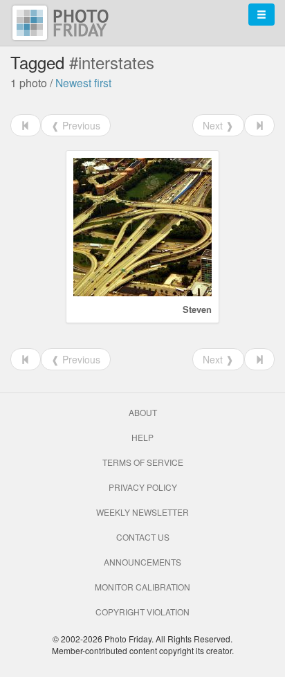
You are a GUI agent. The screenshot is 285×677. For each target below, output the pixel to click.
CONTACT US (142, 537)
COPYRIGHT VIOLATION (142, 611)
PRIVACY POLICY (143, 487)
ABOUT (143, 412)
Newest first (83, 82)
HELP (142, 437)
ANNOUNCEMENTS (142, 562)
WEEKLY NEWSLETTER (142, 512)
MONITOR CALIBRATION (142, 587)
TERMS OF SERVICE (142, 462)
